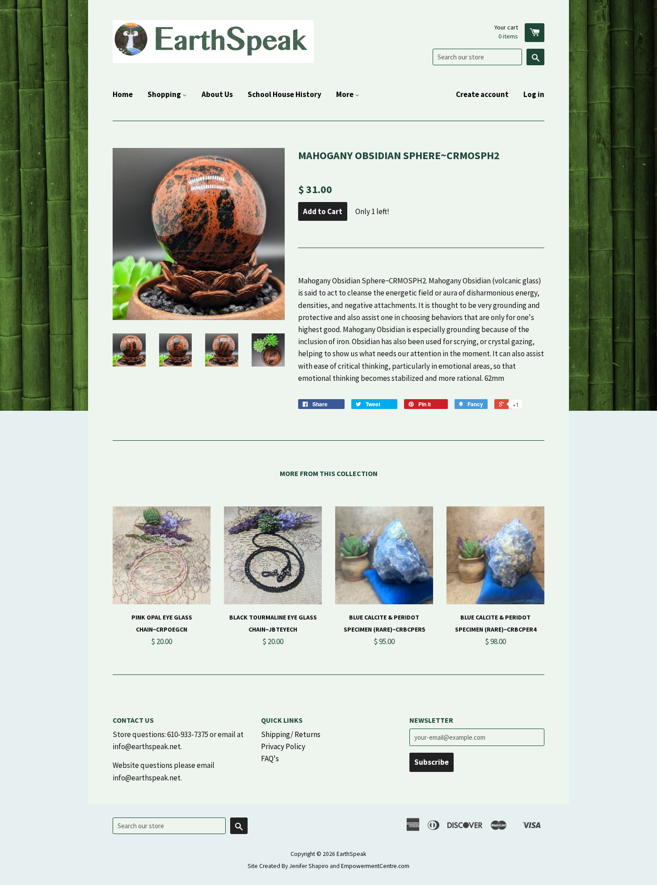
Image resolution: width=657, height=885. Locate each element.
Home (123, 94)
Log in (533, 94)
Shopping (164, 94)
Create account (482, 94)
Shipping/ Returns (290, 734)
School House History (284, 94)
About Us (217, 94)
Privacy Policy (283, 746)
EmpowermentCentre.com (375, 866)
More (345, 94)
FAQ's (270, 758)
